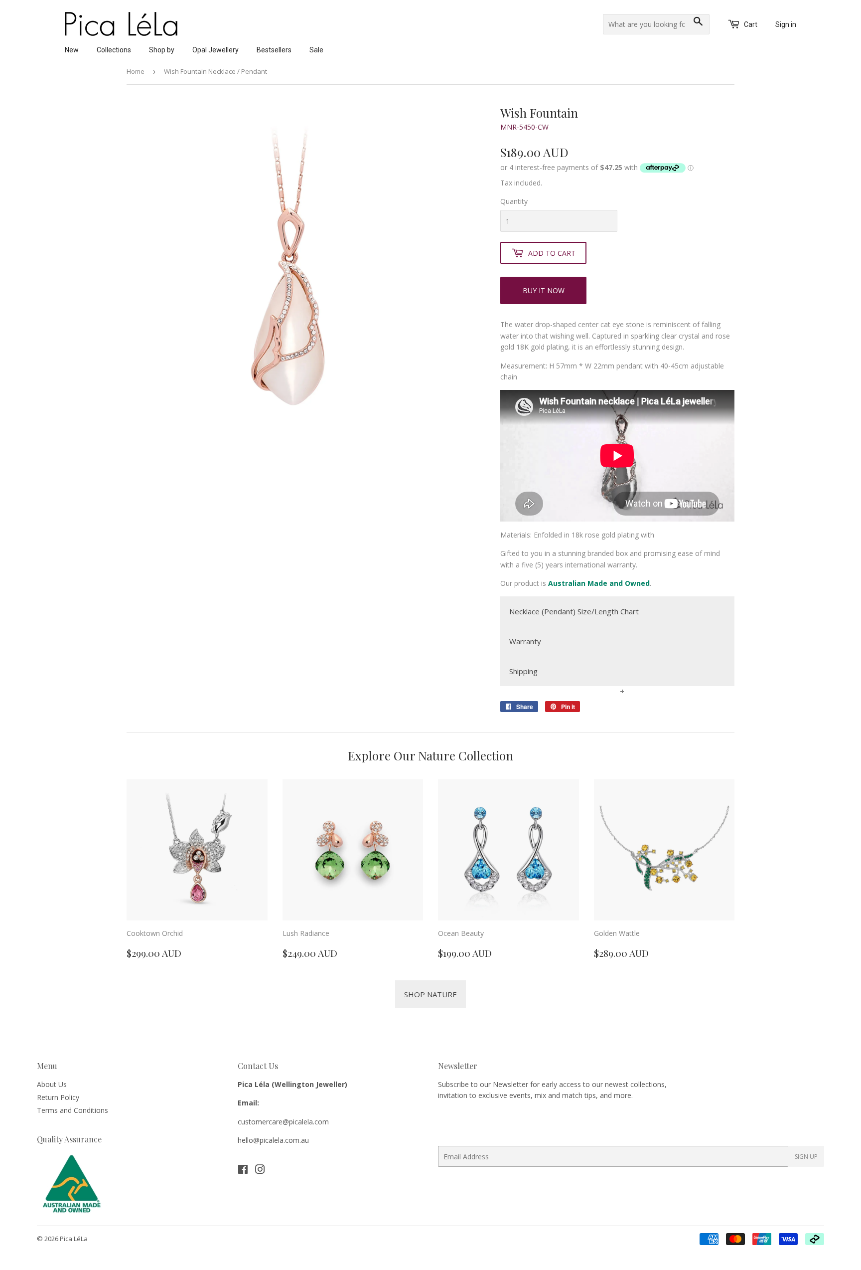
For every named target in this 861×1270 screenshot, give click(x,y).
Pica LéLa (74, 1238)
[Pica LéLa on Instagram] (260, 1170)
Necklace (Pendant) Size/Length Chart (574, 611)
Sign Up (806, 1156)
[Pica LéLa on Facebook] (243, 1170)
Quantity (514, 201)
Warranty (525, 641)
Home (135, 71)
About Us (52, 1084)
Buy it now (544, 290)
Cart (749, 24)
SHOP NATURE (430, 994)
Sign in (785, 24)
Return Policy (58, 1097)
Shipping (523, 671)
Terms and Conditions (72, 1110)
